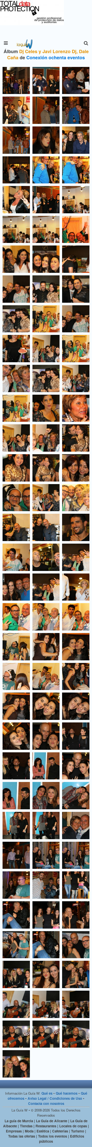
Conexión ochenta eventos (55, 57)
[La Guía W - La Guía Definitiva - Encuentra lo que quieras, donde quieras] (24, 43)
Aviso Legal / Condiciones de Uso (55, 1098)
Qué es (46, 1093)
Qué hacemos (66, 1093)
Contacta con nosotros (46, 1103)
